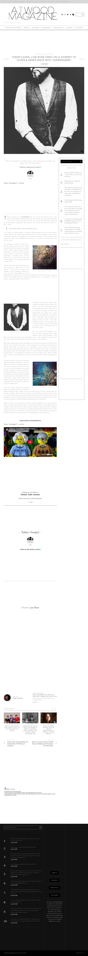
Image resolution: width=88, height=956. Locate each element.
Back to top (79, 953)
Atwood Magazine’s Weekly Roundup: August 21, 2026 (23, 864)
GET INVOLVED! (54, 895)
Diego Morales (45, 64)
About (10, 1)
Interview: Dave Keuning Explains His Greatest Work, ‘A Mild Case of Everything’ (17, 743)
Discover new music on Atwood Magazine (30, 498)
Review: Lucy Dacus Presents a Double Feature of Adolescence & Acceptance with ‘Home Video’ (42, 743)
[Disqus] (30, 768)
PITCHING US (54, 880)
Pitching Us (50, 1)
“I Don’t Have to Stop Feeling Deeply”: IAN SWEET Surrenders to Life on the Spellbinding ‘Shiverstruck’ (73, 221)
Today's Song (44, 54)
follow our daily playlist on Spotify (30, 549)
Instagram (36, 494)
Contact (58, 1)
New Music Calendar (19, 1)
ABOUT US (54, 872)
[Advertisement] (44, 41)
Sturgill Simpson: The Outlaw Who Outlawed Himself (23, 847)
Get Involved (42, 1)
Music (40, 54)
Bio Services (65, 1)
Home (5, 1)
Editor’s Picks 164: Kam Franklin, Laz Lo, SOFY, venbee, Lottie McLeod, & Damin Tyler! (73, 174)
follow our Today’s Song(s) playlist (30, 167)
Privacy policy (54, 887)
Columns (36, 54)
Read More (35, 702)
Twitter (30, 494)
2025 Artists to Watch (31, 1)
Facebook (24, 494)
